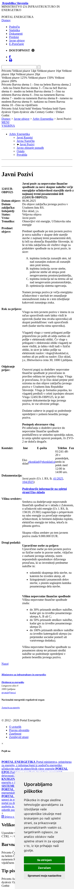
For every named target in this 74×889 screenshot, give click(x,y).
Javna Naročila (26, 141)
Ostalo (20, 151)
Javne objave (17, 40)
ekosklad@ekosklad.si (41, 461)
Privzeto (6, 852)
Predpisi (14, 37)
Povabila (22, 154)
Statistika (14, 30)
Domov (6, 20)
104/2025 (28, 482)
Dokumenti (16, 33)
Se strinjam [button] (44, 860)
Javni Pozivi (27, 144)
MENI (5, 122)
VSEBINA (8, 125)
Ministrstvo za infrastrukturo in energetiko (24, 674)
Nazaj (5, 663)
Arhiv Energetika (43, 118)
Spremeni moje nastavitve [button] (44, 875)
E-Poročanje (16, 44)
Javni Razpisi (25, 137)
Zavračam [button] (44, 867)
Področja (14, 26)
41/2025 (58, 478)
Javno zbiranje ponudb (30, 147)
